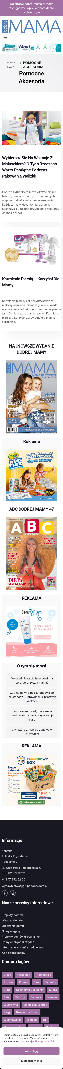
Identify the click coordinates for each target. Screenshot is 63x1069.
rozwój (8, 982)
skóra (53, 989)
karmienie (23, 974)
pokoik (23, 982)
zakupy (20, 997)
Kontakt (7, 851)
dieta (7, 989)
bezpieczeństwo (27, 1012)
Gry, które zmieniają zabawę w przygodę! (32, 732)
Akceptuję (31, 1051)
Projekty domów (12, 915)
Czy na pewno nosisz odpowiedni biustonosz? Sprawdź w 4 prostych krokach (32, 697)
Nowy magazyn (12, 931)
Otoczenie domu (13, 926)
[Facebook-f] (5, 893)
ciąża (7, 974)
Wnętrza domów (12, 920)
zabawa (35, 997)
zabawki (50, 982)
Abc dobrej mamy (13, 953)
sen (36, 982)
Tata (6, 997)
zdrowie (52, 997)
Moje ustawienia (31, 1060)
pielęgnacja (43, 974)
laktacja (31, 1019)
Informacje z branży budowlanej (23, 947)
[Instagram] (13, 893)
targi (7, 1012)
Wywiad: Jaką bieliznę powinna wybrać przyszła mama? (32, 680)
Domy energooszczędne (18, 942)
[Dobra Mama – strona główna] (31, 26)
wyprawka (11, 1004)
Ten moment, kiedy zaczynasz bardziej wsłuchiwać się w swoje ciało (32, 715)
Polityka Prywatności (15, 856)
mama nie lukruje (35, 1004)
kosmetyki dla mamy (30, 989)
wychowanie (12, 1019)
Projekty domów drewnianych (21, 936)
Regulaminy (9, 861)
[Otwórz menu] (5, 38)
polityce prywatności (43, 1041)
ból (45, 1019)
